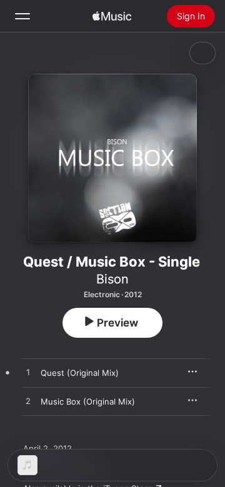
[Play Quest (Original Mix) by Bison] (28, 372)
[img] (111, 16)
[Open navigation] (22, 16)
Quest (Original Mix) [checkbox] (80, 373)
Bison (112, 279)
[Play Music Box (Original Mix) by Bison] (28, 401)
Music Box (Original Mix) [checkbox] (88, 401)
